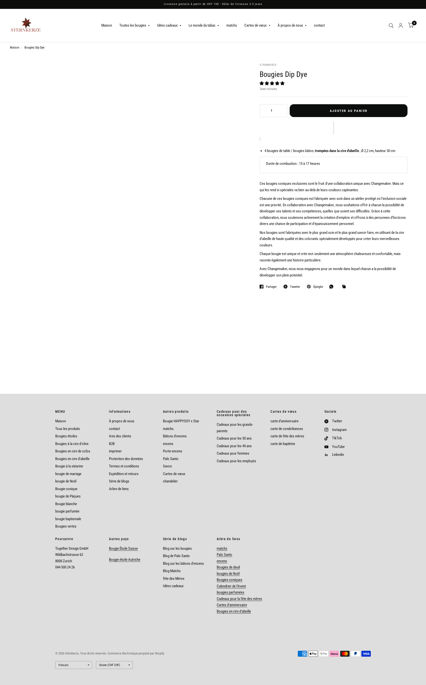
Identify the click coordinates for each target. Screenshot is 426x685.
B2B (112, 444)
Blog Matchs (172, 571)
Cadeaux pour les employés (236, 461)
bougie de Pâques (68, 496)
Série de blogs (119, 481)
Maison (106, 25)
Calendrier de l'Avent (231, 586)
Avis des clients (120, 436)
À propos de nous (290, 25)
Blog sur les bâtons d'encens (183, 563)
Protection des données (126, 459)
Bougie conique (66, 489)
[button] (272, 83)
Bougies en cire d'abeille (72, 459)
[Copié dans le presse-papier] (345, 287)
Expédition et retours (124, 474)
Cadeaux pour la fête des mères (239, 599)
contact (319, 25)
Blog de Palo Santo (176, 556)
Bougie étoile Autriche (124, 559)
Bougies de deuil (228, 567)
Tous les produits (67, 429)
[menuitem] (107, 25)
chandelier (170, 481)
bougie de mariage (68, 474)
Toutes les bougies (132, 25)
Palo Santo (170, 459)
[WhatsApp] (332, 287)
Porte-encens (172, 451)
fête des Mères (173, 578)
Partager (271, 287)
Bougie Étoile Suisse (123, 548)
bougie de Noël (65, 481)
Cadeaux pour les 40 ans (234, 446)
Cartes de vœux (255, 25)
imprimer (115, 451)
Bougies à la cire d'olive (72, 444)
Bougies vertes (65, 526)
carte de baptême (282, 444)
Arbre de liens (119, 489)
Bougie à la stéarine (69, 466)
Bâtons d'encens (175, 436)
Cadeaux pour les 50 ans (234, 438)
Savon (167, 466)
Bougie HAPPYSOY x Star (181, 421)
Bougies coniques (229, 580)
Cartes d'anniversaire (232, 605)
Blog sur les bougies (177, 548)
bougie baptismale (68, 519)
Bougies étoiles (66, 436)
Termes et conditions (124, 466)
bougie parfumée (67, 511)
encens (168, 444)
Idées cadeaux (167, 25)
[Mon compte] (401, 25)
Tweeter (295, 287)
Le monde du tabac (202, 25)
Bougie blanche (66, 504)
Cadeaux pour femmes (233, 453)
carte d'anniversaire (284, 421)
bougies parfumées (230, 592)
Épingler (318, 287)
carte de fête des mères (287, 436)
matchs (231, 25)
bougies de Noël (228, 573)
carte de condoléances (286, 429)
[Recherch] (391, 25)
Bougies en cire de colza (72, 451)
